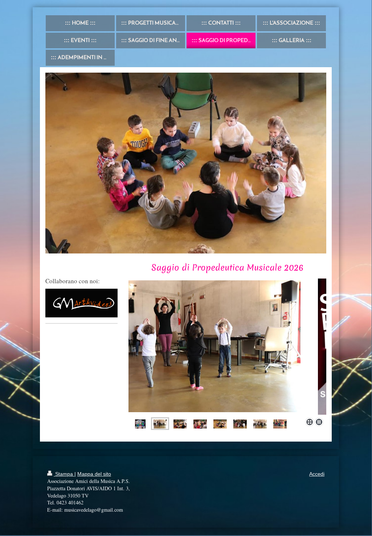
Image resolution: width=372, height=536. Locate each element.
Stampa (64, 474)
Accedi (316, 474)
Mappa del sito (94, 474)
